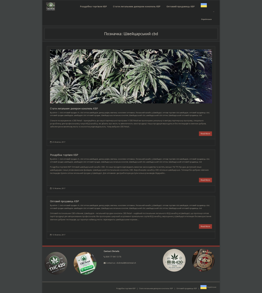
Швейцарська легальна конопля (114, 115)
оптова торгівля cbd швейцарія (175, 112)
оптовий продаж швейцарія (61, 115)
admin (54, 112)
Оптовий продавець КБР (64, 201)
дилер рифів (104, 112)
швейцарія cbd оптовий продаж (87, 115)
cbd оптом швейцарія (89, 112)
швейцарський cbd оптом (157, 115)
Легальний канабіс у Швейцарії (149, 112)
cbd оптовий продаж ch (69, 112)
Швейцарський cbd (137, 115)
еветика (113, 112)
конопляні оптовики (126, 112)
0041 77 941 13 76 (113, 256)
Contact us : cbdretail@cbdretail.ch (121, 263)
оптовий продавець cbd (199, 112)
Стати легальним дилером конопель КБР (74, 108)
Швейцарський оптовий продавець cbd (185, 115)
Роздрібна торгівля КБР (64, 155)
